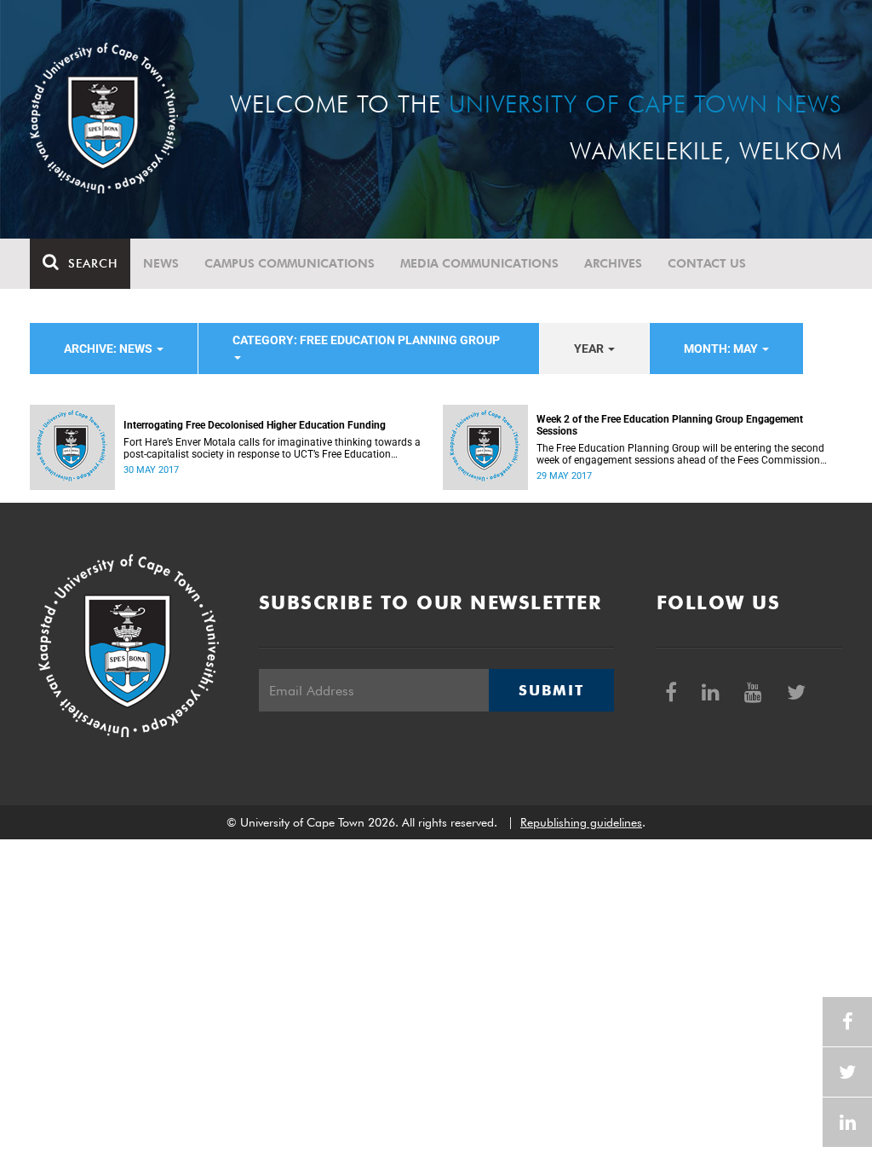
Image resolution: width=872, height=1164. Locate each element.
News (161, 263)
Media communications (479, 263)
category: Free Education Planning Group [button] (366, 340)
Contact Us (707, 263)
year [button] (590, 348)
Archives (613, 263)
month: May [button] (722, 348)
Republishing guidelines (581, 822)
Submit (551, 690)
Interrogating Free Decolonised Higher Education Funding (254, 425)
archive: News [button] (109, 348)
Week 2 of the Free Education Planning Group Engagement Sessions (669, 425)
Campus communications (289, 263)
